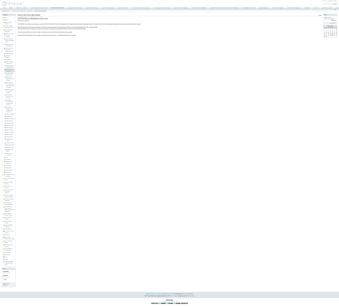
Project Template (9, 129)
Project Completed (10, 132)
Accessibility (329, 0)
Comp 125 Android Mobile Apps (57, 7)
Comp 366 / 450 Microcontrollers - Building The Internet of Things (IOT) (224, 7)
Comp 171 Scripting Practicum (108, 7)
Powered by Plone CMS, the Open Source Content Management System (169, 300)
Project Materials (8, 170)
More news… (333, 23)
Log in (335, 9)
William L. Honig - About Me (21, 7)
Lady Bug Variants (10, 123)
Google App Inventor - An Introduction (9, 45)
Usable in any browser (184, 303)
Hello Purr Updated (10, 114)
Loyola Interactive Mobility (327, 7)
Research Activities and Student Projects (39, 7)
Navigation (5, 14)
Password (5, 275)
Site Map (324, 0)
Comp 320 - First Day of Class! (9, 232)
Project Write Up (9, 127)
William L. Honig (13, 3)
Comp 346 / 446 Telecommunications (199, 7)
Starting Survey (9, 116)
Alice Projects (7, 252)
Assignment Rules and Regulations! (10, 66)
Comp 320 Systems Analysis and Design (162, 7)
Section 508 (154, 303)
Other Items (315, 7)
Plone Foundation (187, 293)
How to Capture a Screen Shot (10, 62)
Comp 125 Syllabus (9, 53)
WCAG (162, 303)
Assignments (29, 10)
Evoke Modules (307, 7)
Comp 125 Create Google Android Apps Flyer (9, 40)
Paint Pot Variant (9, 134)
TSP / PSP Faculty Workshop (9, 245)
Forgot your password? (6, 284)
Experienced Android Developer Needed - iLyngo (9, 263)
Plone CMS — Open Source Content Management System (160, 293)
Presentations (8, 159)
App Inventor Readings (8, 56)
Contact (335, 0)
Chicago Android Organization (8, 162)
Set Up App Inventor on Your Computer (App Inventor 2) (9, 109)
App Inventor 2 (8, 172)
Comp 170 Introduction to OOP (92, 7)
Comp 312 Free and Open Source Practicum (141, 7)
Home (4, 7)
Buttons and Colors (10, 118)
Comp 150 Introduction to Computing (74, 7)
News (6, 256)
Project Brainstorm (10, 125)
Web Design (7, 254)
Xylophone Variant (10, 142)
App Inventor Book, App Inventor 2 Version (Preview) (9, 50)
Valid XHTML (169, 303)
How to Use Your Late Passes (9, 70)
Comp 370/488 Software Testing (248, 7)
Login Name (6, 271)
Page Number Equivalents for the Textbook (10, 79)
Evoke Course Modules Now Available (9, 238)
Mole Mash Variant (10, 145)
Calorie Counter (9, 136)
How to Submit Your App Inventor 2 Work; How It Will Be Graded (10, 85)
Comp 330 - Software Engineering (181, 7)
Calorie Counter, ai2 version (9, 154)
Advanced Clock (9, 120)
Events (6, 259)
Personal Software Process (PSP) (8, 249)
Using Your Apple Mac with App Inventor (9, 91)
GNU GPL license (191, 295)
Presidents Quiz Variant (9, 139)
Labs (6, 157)
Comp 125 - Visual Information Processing (9, 35)
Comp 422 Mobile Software (277, 7)
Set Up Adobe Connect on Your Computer (9, 96)
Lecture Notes (8, 165)
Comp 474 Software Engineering (293, 7)
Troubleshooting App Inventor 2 (9, 74)
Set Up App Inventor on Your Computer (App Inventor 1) (9, 102)
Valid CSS (176, 303)
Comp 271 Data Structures (123, 7)
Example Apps (8, 167)
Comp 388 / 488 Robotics (264, 7)
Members (11, 7)
